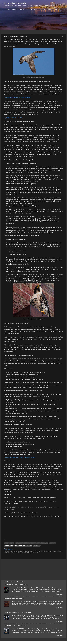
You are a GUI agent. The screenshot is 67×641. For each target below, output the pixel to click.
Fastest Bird (52, 543)
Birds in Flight (24, 9)
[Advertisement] (34, 23)
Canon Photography (31, 543)
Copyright (57, 9)
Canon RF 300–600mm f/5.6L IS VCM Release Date (17, 612)
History (42, 9)
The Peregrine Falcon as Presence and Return (17, 97)
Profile (49, 9)
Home (8, 9)
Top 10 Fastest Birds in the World (14, 118)
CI (31, 9)
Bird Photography (19, 543)
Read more (59, 594)
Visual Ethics (36, 545)
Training (14, 9)
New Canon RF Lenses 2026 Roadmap (14, 598)
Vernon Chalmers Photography (15, 3)
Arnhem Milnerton (9, 543)
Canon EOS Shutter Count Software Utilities (15, 625)
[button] (62, 37)
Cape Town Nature (42, 543)
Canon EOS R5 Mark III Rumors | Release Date (16, 584)
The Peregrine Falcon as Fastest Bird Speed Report (19, 457)
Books (36, 9)
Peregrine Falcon (8, 545)
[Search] (65, 4)
